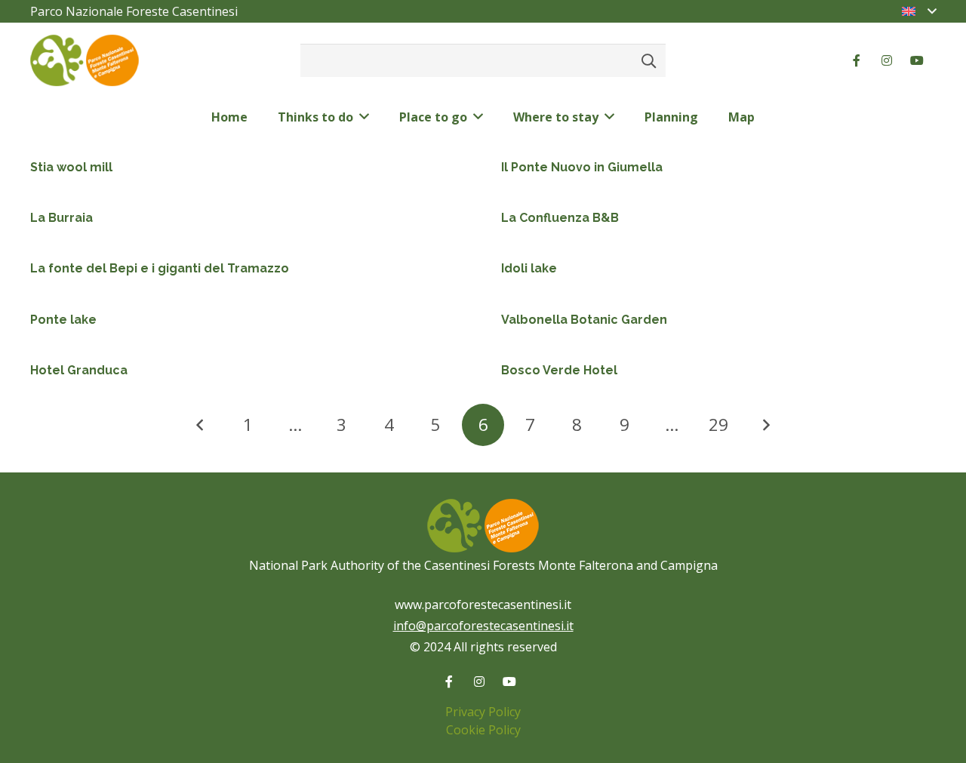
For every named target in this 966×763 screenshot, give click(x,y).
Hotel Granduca (79, 370)
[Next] (765, 425)
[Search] (648, 60)
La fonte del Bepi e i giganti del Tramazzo (159, 268)
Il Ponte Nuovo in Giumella (582, 167)
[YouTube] (917, 60)
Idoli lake (529, 268)
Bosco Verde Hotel (559, 370)
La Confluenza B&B (560, 218)
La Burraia (61, 218)
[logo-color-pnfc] (84, 60)
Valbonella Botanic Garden (584, 319)
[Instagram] (886, 60)
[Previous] (201, 425)
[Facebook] (856, 60)
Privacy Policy (483, 711)
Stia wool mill (71, 167)
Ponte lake (63, 319)
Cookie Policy (483, 729)
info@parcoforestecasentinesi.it (483, 625)
